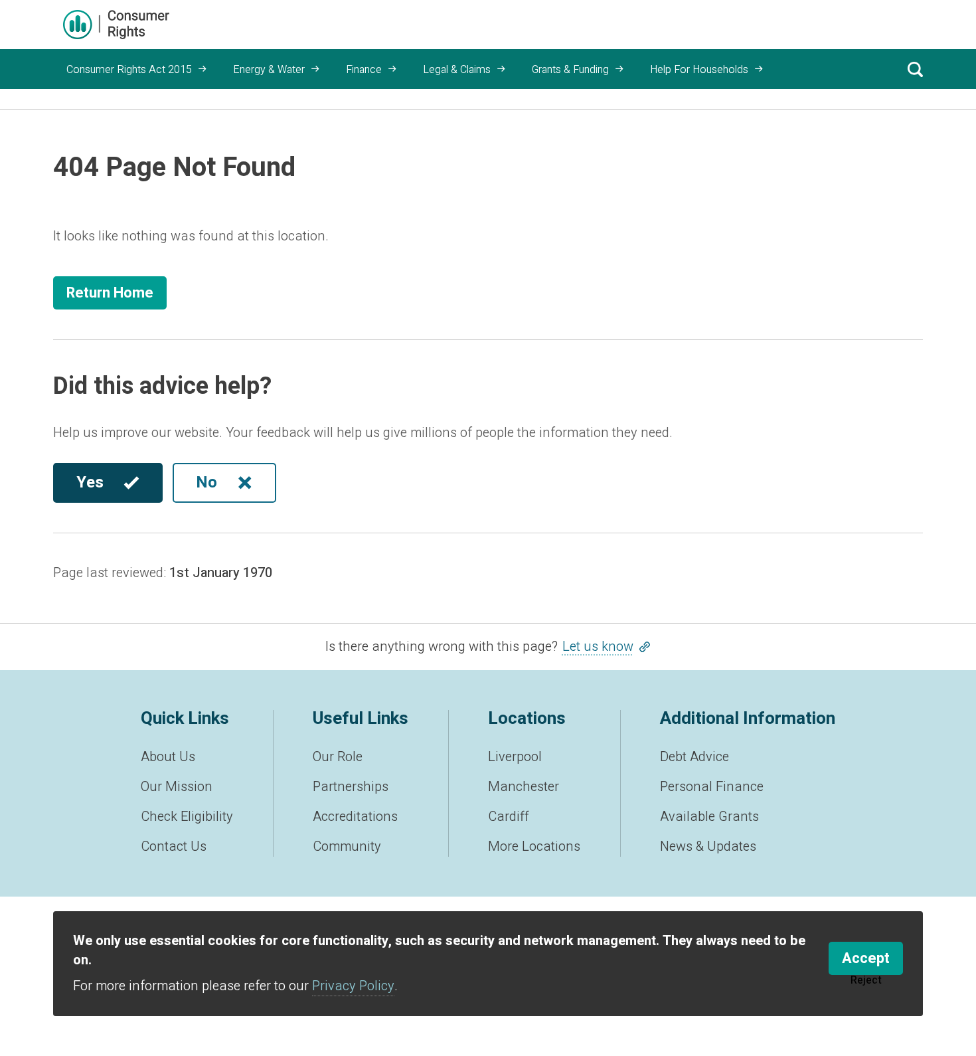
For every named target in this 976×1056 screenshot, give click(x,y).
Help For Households (699, 70)
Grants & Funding (570, 70)
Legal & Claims (457, 70)
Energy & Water (269, 70)
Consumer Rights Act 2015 (129, 70)
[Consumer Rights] (116, 24)
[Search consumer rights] (915, 69)
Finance (364, 70)
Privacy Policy (353, 986)
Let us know (597, 646)
